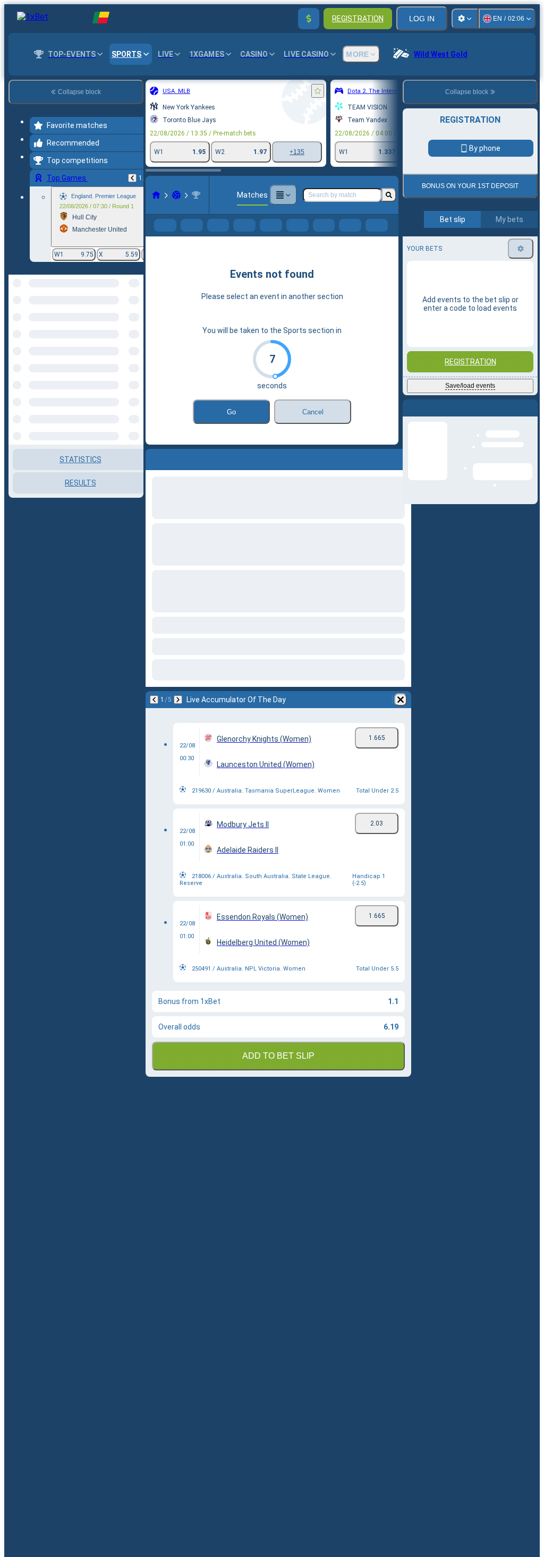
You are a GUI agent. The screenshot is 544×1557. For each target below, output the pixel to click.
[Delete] (400, 716)
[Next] (178, 716)
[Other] (283, 195)
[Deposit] (308, 18)
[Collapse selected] (121, 329)
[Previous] (132, 178)
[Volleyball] (176, 195)
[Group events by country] (134, 329)
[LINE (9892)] (156, 195)
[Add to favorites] (317, 91)
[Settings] (465, 18)
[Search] (388, 195)
